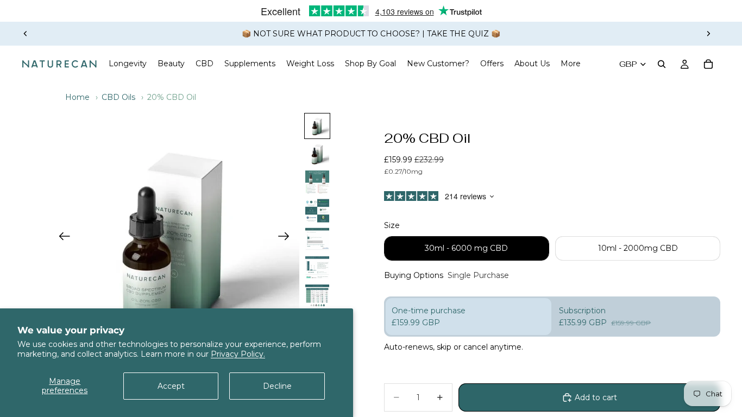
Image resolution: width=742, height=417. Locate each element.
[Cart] (708, 64)
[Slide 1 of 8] (317, 126)
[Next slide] (708, 34)
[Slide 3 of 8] (317, 182)
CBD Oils (118, 97)
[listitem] (570, 64)
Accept (171, 386)
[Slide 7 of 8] (317, 295)
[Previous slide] (25, 34)
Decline (277, 386)
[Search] (662, 64)
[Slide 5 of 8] (317, 239)
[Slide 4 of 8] (317, 211)
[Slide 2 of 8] (317, 154)
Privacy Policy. (238, 354)
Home (77, 97)
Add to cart (596, 397)
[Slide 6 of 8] (317, 267)
